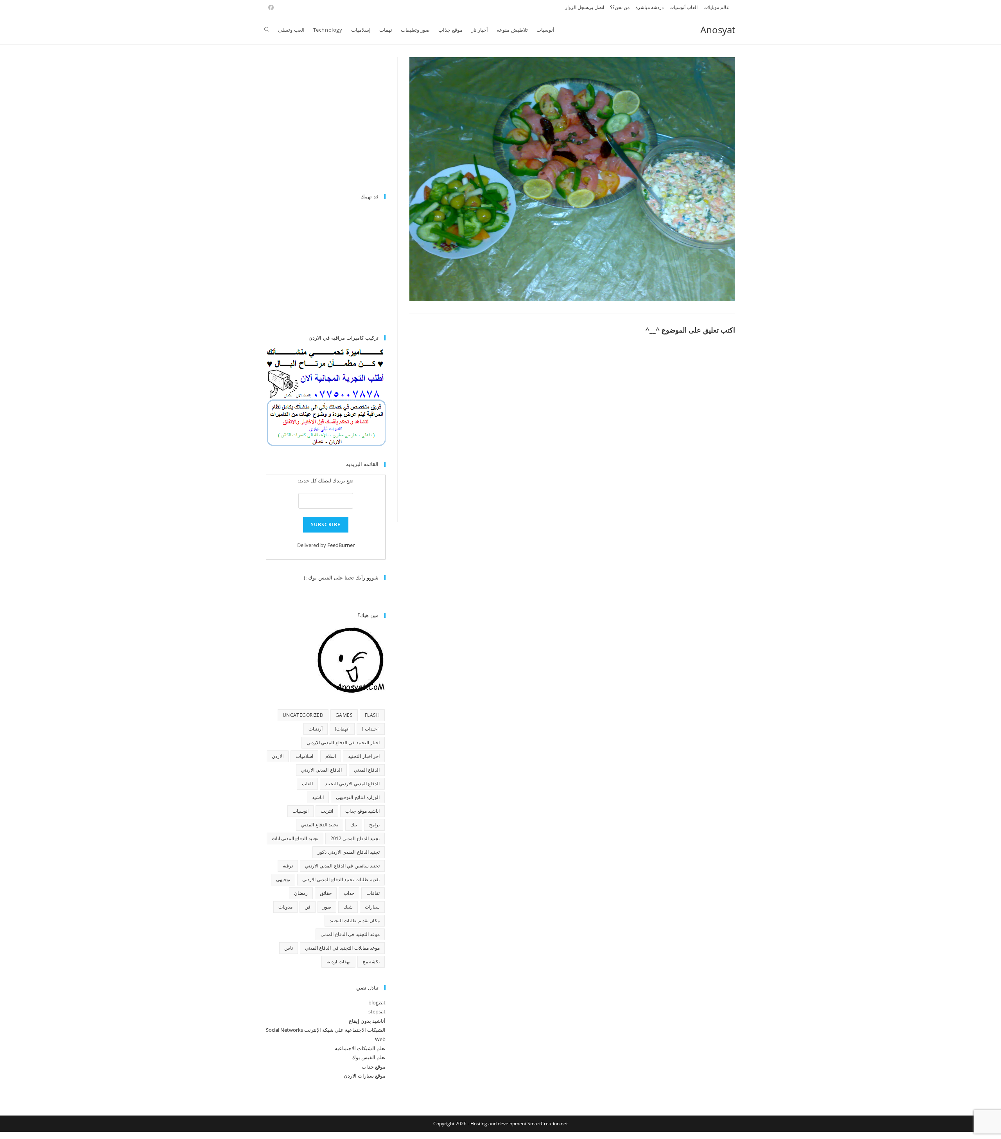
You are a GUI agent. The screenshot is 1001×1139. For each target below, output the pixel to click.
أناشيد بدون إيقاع (367, 1020)
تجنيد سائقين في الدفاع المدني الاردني (342, 865)
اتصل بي (596, 7)
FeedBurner (341, 545)
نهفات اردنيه (338, 961)
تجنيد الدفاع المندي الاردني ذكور (349, 852)
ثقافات (373, 893)
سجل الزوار (576, 7)
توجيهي (283, 879)
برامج (374, 824)
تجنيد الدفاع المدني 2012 (355, 838)
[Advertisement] (320, 121)
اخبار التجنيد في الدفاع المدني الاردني (343, 742)
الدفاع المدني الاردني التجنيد (352, 783)
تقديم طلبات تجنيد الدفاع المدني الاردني (341, 879)
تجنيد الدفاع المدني (319, 824)
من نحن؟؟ (620, 7)
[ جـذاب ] (371, 728)
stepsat (377, 1011)
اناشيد (318, 797)
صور (327, 906)
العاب (307, 783)
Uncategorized (303, 715)
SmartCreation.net (547, 1123)
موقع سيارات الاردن (365, 1075)
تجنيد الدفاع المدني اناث (295, 838)
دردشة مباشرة (649, 7)
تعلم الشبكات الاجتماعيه (360, 1048)
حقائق (326, 893)
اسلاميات (304, 756)
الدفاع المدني (367, 770)
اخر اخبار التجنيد (364, 756)
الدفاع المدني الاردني (321, 770)
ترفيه (288, 865)
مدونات (285, 906)
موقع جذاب (374, 1066)
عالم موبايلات (716, 7)
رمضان (301, 893)
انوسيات (300, 811)
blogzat (377, 1002)
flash (372, 715)
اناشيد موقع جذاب (362, 811)
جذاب (349, 893)
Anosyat (717, 29)
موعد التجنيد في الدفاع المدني (350, 934)
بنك (353, 824)
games (344, 715)
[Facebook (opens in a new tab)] (270, 7)
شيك (348, 906)
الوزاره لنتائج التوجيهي (358, 797)
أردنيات (316, 728)
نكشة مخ (371, 961)
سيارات (372, 906)
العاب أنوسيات (683, 7)
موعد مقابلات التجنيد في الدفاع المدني (342, 948)
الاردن (277, 756)
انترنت (327, 811)
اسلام (330, 756)
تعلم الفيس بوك (369, 1057)
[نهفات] (342, 728)
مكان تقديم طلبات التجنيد (355, 920)
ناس (288, 948)
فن (307, 906)
